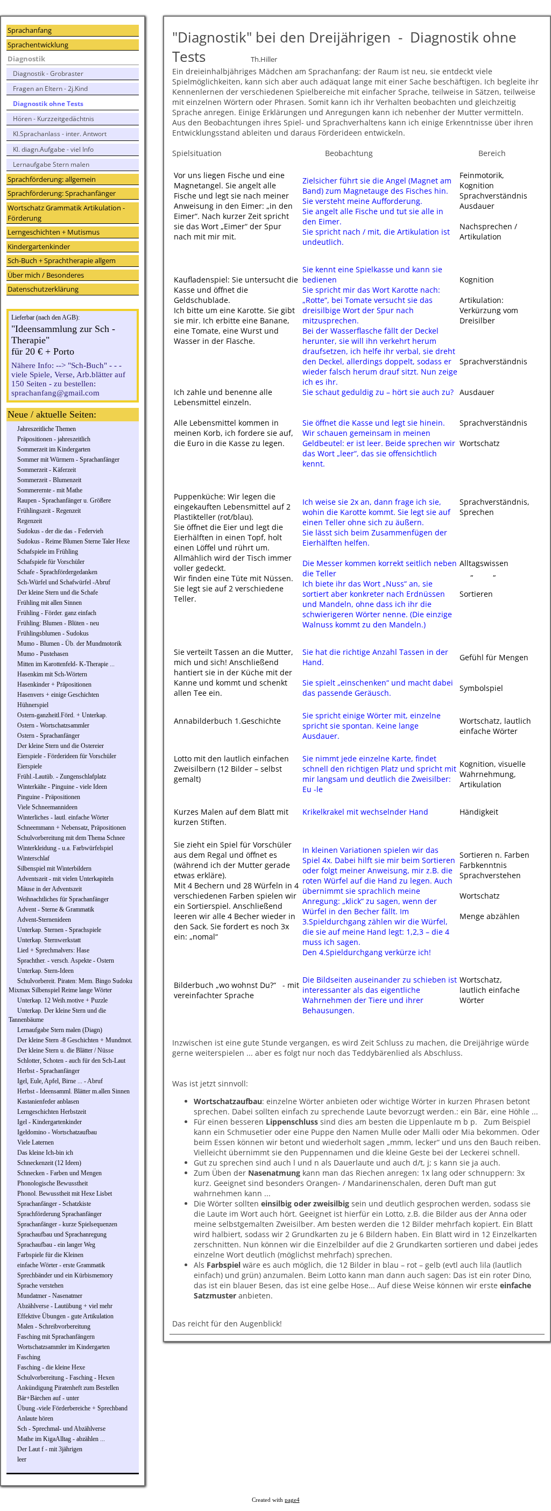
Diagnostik (26, 58)
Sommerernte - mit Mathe (49, 490)
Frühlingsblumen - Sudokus (53, 633)
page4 (292, 1500)
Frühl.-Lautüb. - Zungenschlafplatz (61, 776)
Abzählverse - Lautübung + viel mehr (64, 1306)
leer (21, 1459)
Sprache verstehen (40, 1285)
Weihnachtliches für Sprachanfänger (63, 899)
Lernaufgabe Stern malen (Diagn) (59, 1030)
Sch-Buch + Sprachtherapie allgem (62, 260)
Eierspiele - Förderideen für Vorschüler (66, 756)
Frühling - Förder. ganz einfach (56, 613)
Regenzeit (29, 521)
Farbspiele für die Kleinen (50, 1255)
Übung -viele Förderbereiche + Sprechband (72, 1408)
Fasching (28, 1357)
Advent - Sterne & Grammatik (55, 909)
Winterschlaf (33, 858)
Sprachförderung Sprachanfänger (59, 1214)
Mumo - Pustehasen (42, 654)
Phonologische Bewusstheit (52, 1183)
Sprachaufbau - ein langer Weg (56, 1244)
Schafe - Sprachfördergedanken (57, 572)
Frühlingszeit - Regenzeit (49, 510)
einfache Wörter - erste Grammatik (61, 1265)
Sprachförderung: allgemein (52, 179)
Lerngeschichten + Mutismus (54, 232)
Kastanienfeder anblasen (48, 1101)
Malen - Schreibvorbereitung (53, 1326)
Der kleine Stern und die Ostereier (60, 746)
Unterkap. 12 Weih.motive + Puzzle (62, 1000)
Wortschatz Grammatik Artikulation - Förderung (66, 213)
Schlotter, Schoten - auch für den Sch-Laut (71, 1060)
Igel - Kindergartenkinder (49, 1122)
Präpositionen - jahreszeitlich (53, 439)
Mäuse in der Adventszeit (49, 889)
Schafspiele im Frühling (47, 551)
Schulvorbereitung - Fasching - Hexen (66, 1377)
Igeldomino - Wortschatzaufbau (57, 1132)
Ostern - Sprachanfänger (48, 735)
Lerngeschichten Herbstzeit (51, 1111)
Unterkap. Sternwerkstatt (49, 940)
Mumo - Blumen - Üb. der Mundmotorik (69, 643)
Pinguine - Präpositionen (48, 797)
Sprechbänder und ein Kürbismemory (65, 1275)
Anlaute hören (35, 1418)
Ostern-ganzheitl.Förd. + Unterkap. (62, 715)
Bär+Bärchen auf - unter (48, 1398)
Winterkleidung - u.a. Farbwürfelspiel (65, 848)
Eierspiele (29, 766)
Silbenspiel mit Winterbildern (54, 868)
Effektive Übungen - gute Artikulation (65, 1316)
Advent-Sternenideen (44, 919)
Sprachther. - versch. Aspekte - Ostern (65, 960)
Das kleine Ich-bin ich (45, 1152)
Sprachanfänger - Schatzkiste (54, 1204)
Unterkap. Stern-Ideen (45, 971)
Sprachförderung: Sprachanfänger (62, 193)
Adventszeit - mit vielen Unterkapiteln (65, 878)
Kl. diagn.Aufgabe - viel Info (53, 149)
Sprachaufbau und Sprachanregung (62, 1234)
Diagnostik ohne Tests (48, 103)
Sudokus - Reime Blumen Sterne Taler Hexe (73, 541)
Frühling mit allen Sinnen (49, 602)
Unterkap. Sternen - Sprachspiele (59, 930)
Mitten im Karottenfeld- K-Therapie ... (66, 664)
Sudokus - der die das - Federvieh (60, 531)
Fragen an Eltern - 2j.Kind (50, 88)
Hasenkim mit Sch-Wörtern (52, 674)
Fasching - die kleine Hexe (51, 1367)
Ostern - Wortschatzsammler (53, 725)
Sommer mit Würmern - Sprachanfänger (68, 459)
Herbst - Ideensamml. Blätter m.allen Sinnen (73, 1091)
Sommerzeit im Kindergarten (53, 449)
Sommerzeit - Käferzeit (46, 470)
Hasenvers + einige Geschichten (58, 694)
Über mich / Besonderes (46, 275)
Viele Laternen (35, 1142)
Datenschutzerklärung (43, 289)
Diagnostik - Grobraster (48, 73)
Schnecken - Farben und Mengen (59, 1173)
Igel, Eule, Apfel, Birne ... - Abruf (60, 1081)
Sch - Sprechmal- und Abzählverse (61, 1428)
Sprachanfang (30, 30)
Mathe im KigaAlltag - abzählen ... (61, 1439)
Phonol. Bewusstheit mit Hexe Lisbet (64, 1193)
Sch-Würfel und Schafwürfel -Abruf (63, 582)
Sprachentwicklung (38, 45)
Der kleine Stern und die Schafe (57, 592)
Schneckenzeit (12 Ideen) (49, 1163)
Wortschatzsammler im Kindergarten (63, 1347)
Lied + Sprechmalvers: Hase (53, 950)
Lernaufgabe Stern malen (51, 164)
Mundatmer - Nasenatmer (49, 1296)
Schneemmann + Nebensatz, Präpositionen (71, 827)
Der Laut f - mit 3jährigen (49, 1449)
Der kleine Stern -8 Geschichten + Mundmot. (74, 1040)
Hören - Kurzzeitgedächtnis (53, 118)
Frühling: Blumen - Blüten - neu (58, 623)
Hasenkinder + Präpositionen (54, 684)
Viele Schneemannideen (47, 807)
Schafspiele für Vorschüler (50, 562)
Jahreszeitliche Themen (46, 429)
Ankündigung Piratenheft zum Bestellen (68, 1388)
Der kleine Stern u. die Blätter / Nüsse (65, 1050)
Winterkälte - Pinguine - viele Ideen (62, 786)
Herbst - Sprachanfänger (48, 1071)
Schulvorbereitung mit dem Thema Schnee (71, 838)
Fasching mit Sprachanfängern (56, 1336)
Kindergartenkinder (39, 246)
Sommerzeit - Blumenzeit (49, 480)
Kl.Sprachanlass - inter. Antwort (60, 133)
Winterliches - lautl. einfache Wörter (63, 817)
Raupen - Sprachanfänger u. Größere (64, 500)
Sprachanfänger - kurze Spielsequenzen (67, 1224)
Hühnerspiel (32, 705)
